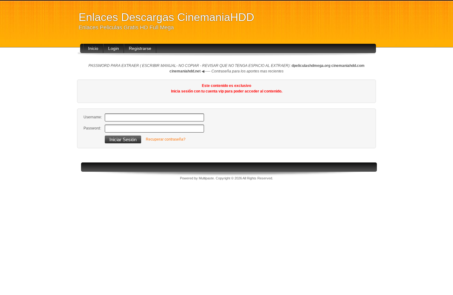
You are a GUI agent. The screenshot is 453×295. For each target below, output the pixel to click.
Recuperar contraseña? (166, 139)
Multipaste (206, 178)
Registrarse (140, 48)
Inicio (93, 48)
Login (113, 48)
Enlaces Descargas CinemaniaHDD (166, 17)
